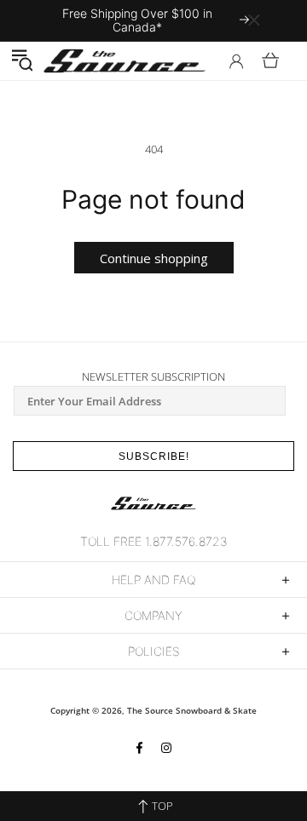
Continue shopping (154, 258)
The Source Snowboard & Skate (192, 710)
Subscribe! (154, 456)
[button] (22, 60)
